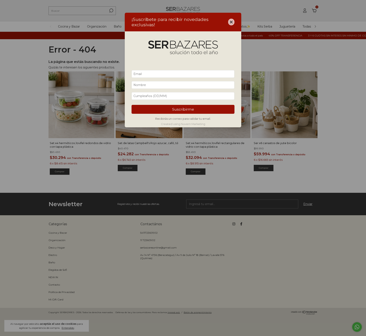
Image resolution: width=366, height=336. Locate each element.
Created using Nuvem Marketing (183, 124)
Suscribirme (183, 109)
